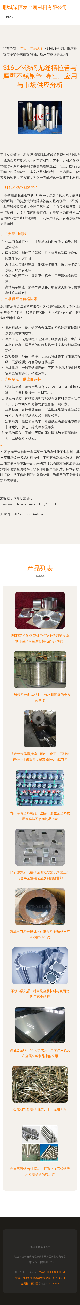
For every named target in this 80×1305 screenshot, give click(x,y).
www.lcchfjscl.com (52, 1272)
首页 (23, 48)
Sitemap (54, 1283)
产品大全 (36, 48)
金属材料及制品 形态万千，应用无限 (40, 1109)
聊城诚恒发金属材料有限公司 (49, 1277)
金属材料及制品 (23, 1277)
